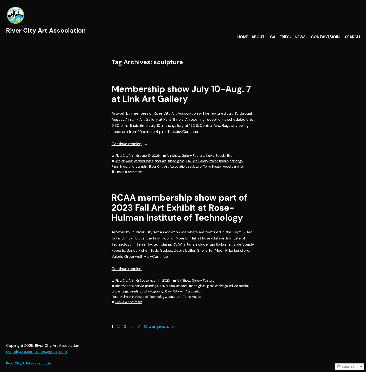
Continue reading (127, 144)
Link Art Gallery (197, 161)
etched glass (143, 161)
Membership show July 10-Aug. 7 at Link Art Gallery (181, 94)
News (210, 155)
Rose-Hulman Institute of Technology (139, 297)
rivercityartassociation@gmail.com (36, 351)
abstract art (124, 286)
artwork (127, 161)
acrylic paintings (146, 286)
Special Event (226, 155)
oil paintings (120, 291)
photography (138, 166)
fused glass (176, 161)
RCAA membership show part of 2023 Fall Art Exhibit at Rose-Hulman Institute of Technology (179, 207)
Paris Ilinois (119, 166)
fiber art (160, 161)
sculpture (195, 166)
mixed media (218, 161)
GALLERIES (279, 37)
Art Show (173, 155)
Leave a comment (128, 172)
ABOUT (258, 37)
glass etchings (217, 286)
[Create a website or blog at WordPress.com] (49, 363)
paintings (236, 161)
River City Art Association (46, 30)
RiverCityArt (124, 155)
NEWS (300, 37)
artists (170, 286)
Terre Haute (212, 166)
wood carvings (233, 166)
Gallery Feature (193, 155)
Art (117, 161)
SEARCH (352, 37)
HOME (242, 37)
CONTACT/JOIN (325, 37)
